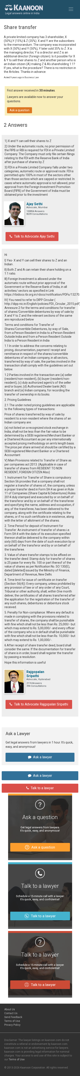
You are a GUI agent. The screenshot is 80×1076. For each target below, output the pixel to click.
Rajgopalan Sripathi (35, 674)
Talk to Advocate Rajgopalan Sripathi (41, 704)
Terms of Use (12, 1021)
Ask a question (19, 110)
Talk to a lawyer (42, 788)
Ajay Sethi (34, 204)
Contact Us (10, 1013)
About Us (9, 1009)
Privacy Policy (12, 1024)
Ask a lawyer (42, 757)
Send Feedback (13, 1017)
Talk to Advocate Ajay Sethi (34, 236)
